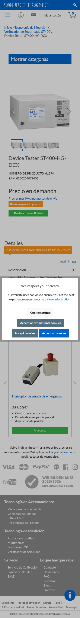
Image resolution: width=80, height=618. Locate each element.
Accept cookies (25, 333)
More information (58, 299)
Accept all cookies (54, 333)
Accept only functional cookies (40, 323)
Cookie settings (40, 312)
